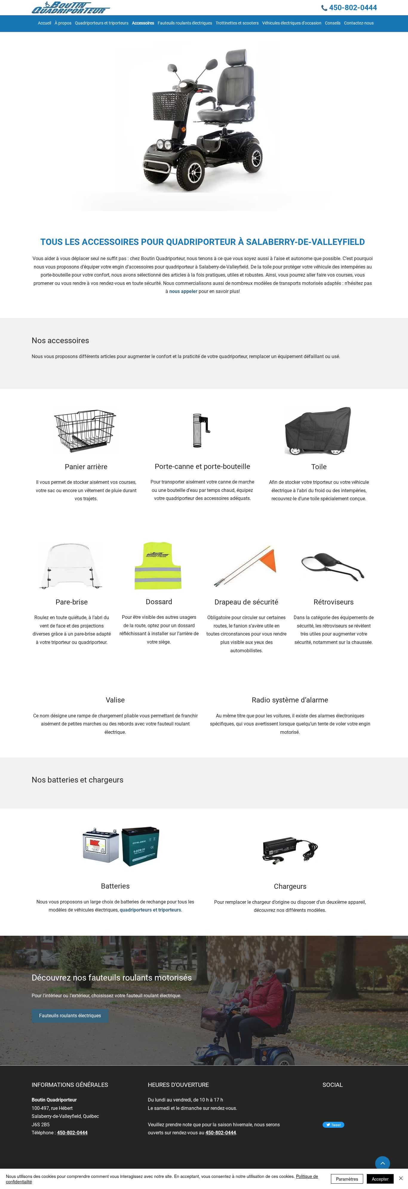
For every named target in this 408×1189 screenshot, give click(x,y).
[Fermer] (400, 1178)
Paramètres (347, 1179)
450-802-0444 (72, 1133)
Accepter (380, 1179)
